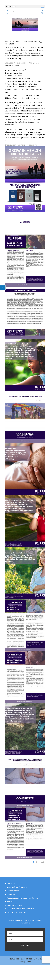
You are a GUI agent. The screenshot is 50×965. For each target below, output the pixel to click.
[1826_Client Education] (25, 859)
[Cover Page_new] (25, 442)
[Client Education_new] (25, 286)
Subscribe (25, 221)
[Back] (3, 287)
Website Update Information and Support (22, 898)
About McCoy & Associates (17, 887)
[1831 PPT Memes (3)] (25, 546)
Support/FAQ (11, 894)
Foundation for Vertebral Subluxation (20, 909)
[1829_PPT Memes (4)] (25, 494)
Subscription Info (13, 891)
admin (28, 962)
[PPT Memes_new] (25, 390)
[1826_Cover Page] (25, 807)
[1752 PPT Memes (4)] (25, 598)
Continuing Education (15, 905)
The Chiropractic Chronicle (16, 912)
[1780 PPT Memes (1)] (25, 754)
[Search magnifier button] (41, 11)
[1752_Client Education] (25, 650)
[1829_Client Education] (25, 702)
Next (42, 862)
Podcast (10, 901)
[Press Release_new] (25, 338)
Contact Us (11, 883)
